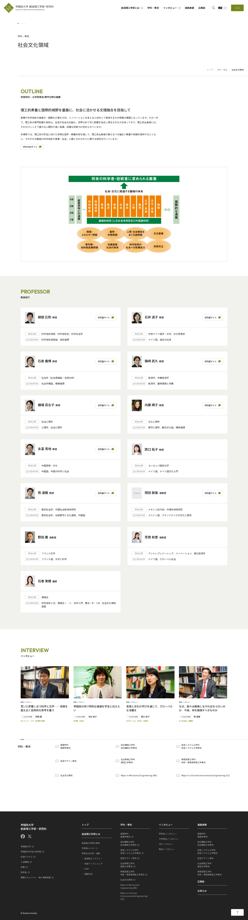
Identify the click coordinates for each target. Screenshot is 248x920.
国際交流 (88, 874)
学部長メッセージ (90, 848)
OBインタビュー (166, 844)
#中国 (75, 721)
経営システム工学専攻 (130, 851)
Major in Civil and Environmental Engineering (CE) (205, 775)
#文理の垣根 (40, 721)
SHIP (86, 868)
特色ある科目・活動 (91, 853)
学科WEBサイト (30, 147)
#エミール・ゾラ (27, 721)
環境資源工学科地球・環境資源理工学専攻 (193, 761)
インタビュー (170, 7)
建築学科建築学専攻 (65, 746)
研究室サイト (104, 317)
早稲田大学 (26, 846)
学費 (23, 867)
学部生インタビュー (168, 833)
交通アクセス (27, 856)
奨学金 (24, 872)
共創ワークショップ (93, 863)
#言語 (145, 721)
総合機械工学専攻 (128, 843)
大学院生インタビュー (169, 838)
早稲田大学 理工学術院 (31, 851)
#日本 (81, 721)
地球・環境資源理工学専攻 (132, 873)
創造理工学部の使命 (91, 843)
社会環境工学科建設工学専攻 (128, 761)
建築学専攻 (125, 835)
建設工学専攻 (127, 865)
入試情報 (25, 861)
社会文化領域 (66, 775)
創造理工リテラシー (93, 858)
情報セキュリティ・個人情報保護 (36, 877)
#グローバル (131, 721)
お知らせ (202, 890)
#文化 (139, 721)
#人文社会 (183, 721)
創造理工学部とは (130, 7)
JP (220, 8)
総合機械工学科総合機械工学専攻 (129, 746)
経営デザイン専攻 (68, 760)
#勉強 (190, 721)
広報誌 (201, 7)
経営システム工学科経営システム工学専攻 (191, 746)
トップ (210, 70)
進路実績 (189, 7)
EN (225, 8)
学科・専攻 (153, 7)
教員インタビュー (167, 849)
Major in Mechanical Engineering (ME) (139, 775)
